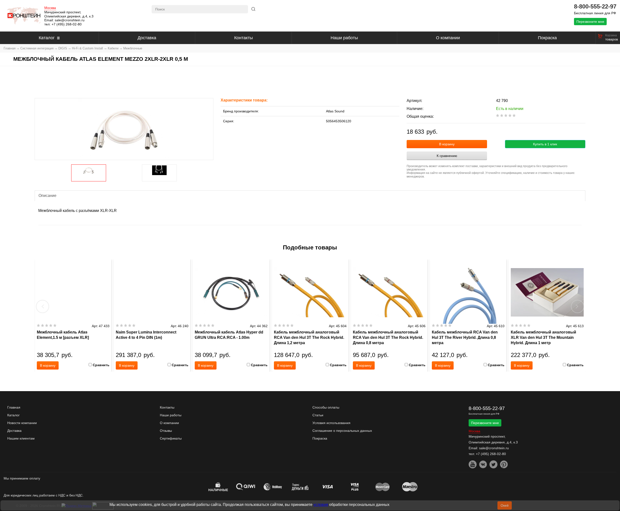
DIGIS (62, 48)
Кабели (113, 48)
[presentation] (42, 306)
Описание (47, 196)
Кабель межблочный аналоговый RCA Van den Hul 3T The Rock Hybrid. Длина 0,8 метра (388, 337)
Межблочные (132, 48)
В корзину (447, 144)
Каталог (47, 37)
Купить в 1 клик (545, 144)
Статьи (317, 415)
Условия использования (331, 423)
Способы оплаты (325, 407)
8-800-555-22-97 (595, 6)
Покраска (547, 37)
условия (320, 505)
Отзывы (166, 431)
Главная (10, 48)
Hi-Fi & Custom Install (87, 48)
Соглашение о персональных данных (342, 431)
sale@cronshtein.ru (70, 20)
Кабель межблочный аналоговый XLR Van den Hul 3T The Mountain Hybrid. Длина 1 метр (543, 337)
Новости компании (22, 423)
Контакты (243, 37)
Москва (50, 8)
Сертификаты (171, 438)
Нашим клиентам (21, 438)
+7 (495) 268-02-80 (67, 24)
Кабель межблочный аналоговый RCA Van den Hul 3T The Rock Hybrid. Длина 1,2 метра (309, 337)
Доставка (147, 37)
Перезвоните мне (590, 21)
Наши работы (344, 37)
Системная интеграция (37, 48)
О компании (448, 37)
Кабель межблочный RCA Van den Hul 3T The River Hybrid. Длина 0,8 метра (465, 337)
